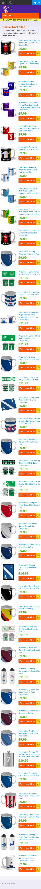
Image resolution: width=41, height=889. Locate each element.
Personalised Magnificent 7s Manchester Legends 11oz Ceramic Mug (29, 42)
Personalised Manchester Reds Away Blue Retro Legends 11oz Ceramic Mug (29, 191)
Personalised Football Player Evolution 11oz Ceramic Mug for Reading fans (29, 421)
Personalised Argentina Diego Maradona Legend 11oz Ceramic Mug (28, 170)
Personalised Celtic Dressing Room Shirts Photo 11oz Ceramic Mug (29, 463)
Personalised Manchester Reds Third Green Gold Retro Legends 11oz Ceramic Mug (29, 212)
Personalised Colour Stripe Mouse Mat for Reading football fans (29, 400)
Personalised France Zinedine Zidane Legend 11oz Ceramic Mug (28, 84)
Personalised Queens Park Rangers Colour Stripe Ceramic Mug (29, 692)
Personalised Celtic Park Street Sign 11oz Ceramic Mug (28, 629)
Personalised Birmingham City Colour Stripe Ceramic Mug (28, 442)
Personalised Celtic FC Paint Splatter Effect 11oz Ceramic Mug (29, 484)
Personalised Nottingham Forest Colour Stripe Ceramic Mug (29, 505)
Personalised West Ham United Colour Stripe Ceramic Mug (29, 650)
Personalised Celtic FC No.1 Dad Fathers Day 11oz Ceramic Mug (29, 338)
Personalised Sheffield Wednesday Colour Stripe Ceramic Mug (28, 733)
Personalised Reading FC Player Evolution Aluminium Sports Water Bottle (29, 837)
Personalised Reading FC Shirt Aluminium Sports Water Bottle (29, 671)
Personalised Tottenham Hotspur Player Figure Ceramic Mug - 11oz (28, 858)
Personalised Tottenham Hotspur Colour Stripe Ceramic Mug (28, 526)
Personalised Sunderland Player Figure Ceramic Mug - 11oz (29, 796)
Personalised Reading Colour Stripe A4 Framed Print (28, 567)
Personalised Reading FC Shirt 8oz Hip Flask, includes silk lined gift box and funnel (29, 754)
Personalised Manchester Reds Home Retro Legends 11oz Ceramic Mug (29, 128)
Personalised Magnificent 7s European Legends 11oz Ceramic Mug (29, 233)
